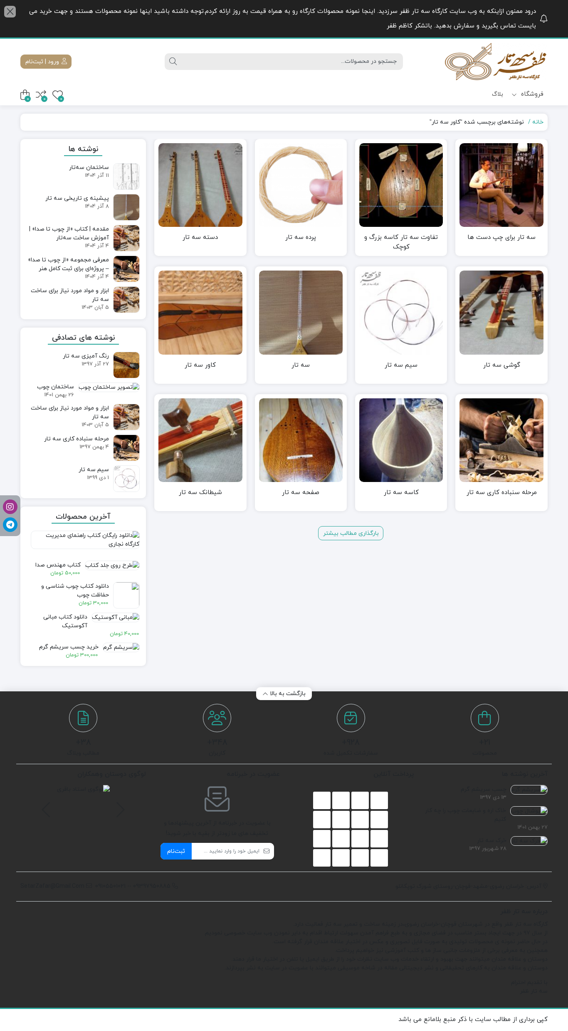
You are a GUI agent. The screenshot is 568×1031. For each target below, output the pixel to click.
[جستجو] (173, 61)
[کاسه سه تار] (401, 440)
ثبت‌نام (176, 851)
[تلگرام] (10, 524)
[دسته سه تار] (200, 185)
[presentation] (119, 806)
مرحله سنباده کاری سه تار (502, 492)
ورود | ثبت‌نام (43, 62)
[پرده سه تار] (301, 185)
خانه (537, 122)
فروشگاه (531, 94)
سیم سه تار (401, 365)
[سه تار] (301, 312)
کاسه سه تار (401, 492)
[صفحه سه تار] (301, 440)
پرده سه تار (300, 237)
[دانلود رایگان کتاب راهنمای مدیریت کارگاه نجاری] (83, 543)
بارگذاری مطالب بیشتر (351, 533)
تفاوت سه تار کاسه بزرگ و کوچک (401, 242)
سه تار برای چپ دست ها (501, 237)
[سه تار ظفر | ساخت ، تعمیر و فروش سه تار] (496, 61)
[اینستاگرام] (10, 506)
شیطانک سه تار (200, 492)
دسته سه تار (200, 237)
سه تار (300, 365)
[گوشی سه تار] (501, 312)
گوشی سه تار (501, 365)
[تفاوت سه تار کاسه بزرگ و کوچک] (401, 185)
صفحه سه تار (300, 492)
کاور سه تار (200, 365)
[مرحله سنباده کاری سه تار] (501, 440)
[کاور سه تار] (200, 312)
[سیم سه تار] (401, 312)
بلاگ (497, 94)
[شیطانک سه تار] (200, 440)
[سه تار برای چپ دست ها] (501, 185)
